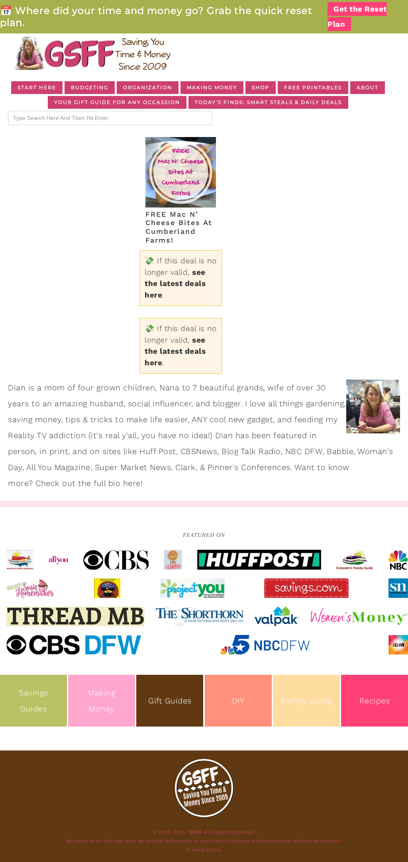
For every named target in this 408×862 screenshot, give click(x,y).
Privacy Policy (204, 849)
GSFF (91, 53)
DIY (238, 700)
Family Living (306, 700)
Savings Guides (33, 700)
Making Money (101, 700)
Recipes (374, 700)
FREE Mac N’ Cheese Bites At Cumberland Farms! (178, 227)
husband (107, 403)
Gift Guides (170, 700)
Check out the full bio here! (89, 483)
